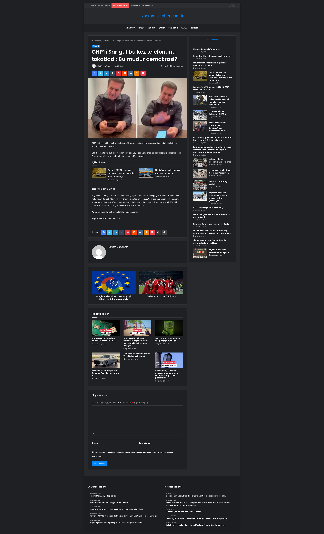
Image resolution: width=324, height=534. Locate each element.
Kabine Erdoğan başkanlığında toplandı (220, 160)
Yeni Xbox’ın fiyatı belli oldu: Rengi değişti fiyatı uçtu (168, 339)
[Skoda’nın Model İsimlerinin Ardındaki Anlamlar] (146, 173)
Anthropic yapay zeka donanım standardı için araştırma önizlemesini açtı (212, 138)
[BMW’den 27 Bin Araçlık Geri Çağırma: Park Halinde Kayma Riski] (106, 360)
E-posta (95, 443)
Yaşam (184, 28)
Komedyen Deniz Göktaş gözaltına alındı (212, 56)
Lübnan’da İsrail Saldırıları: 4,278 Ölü (218, 112)
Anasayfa (130, 28)
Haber (141, 28)
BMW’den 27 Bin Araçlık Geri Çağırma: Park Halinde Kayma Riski (105, 373)
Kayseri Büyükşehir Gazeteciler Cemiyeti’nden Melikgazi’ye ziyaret (218, 126)
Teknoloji (173, 28)
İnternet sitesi (144, 443)
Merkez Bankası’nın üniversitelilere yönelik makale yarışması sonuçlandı (219, 100)
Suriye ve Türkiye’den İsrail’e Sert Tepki (211, 224)
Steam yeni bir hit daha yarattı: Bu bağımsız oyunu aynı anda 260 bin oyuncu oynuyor (136, 342)
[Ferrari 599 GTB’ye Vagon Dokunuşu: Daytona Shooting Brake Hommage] (99, 173)
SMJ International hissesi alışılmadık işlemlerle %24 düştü (152, 5)
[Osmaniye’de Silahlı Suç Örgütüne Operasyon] (200, 173)
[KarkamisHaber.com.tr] (162, 16)
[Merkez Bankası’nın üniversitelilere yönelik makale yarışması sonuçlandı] (200, 100)
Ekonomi (151, 28)
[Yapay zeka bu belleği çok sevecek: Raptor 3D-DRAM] (106, 328)
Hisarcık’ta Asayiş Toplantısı (206, 49)
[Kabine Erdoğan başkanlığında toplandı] (200, 162)
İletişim (194, 28)
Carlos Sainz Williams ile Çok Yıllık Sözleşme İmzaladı (137, 354)
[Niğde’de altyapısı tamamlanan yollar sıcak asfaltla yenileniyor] (200, 196)
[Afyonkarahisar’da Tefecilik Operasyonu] (200, 253)
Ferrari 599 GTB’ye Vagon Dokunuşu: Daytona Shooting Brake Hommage (121, 173)
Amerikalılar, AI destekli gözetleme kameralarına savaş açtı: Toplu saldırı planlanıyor (166, 374)
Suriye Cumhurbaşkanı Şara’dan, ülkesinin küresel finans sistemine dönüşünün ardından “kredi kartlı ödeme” (212, 150)
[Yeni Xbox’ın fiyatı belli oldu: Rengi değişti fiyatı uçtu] (169, 328)
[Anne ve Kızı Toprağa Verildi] (200, 185)
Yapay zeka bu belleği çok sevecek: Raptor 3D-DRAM (104, 339)
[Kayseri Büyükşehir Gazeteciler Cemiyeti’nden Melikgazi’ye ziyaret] (200, 126)
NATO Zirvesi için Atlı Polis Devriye (208, 207)
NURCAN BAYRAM (103, 66)
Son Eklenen (212, 40)
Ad (93, 433)
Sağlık (162, 28)
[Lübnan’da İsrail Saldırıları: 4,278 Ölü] (200, 115)
